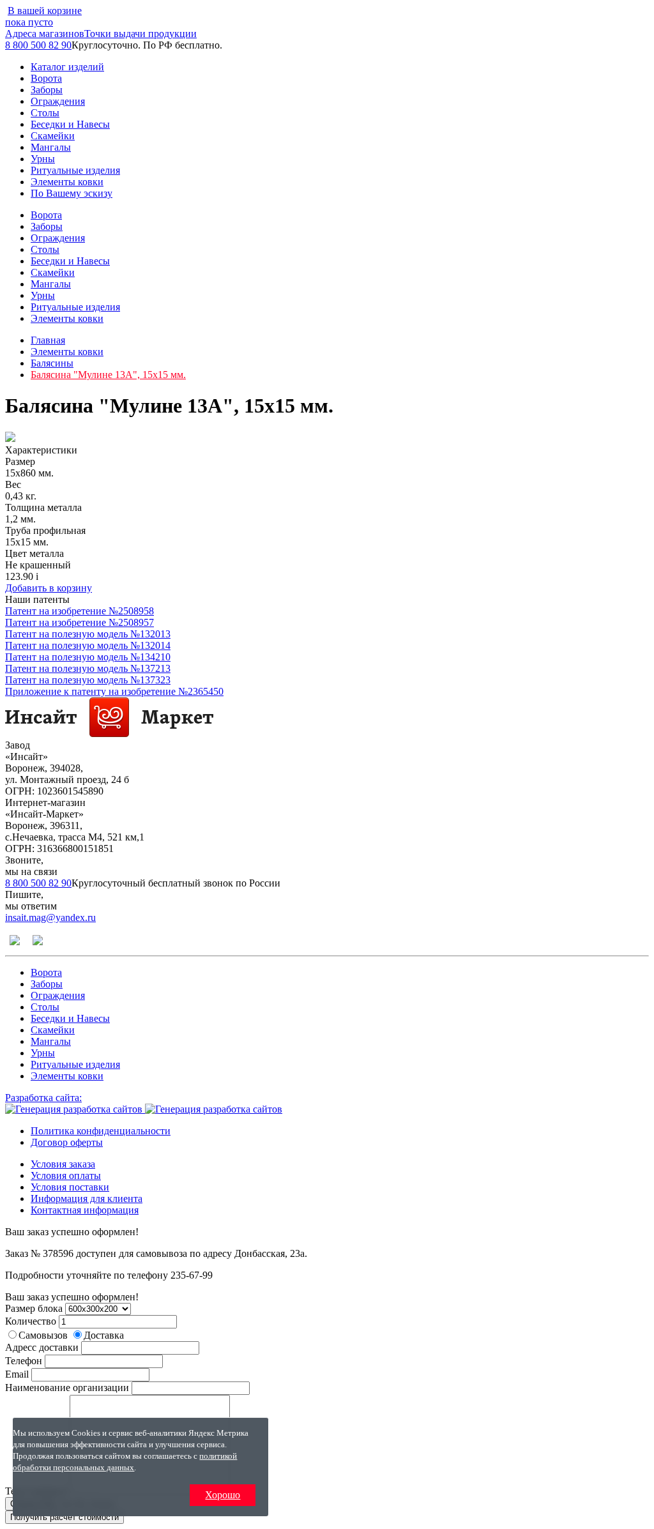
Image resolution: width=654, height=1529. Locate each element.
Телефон (23, 1360)
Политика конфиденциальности (101, 1130)
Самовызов (44, 1335)
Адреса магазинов (44, 33)
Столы (45, 112)
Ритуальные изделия (75, 170)
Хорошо (222, 1494)
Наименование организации (67, 1387)
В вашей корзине (43, 16)
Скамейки (53, 135)
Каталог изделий (67, 66)
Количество (30, 1321)
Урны (43, 158)
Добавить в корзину (48, 587)
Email (17, 1374)
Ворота (46, 78)
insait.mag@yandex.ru (50, 917)
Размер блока (34, 1308)
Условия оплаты (66, 1175)
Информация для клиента (86, 1198)
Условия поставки (70, 1187)
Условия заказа (63, 1164)
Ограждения (58, 101)
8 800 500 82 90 (38, 45)
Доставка (104, 1335)
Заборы (47, 89)
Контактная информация (85, 1210)
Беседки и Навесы (70, 124)
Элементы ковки (67, 181)
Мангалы (51, 147)
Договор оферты (67, 1142)
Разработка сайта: (43, 1097)
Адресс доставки (42, 1347)
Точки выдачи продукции (140, 33)
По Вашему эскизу (71, 193)
